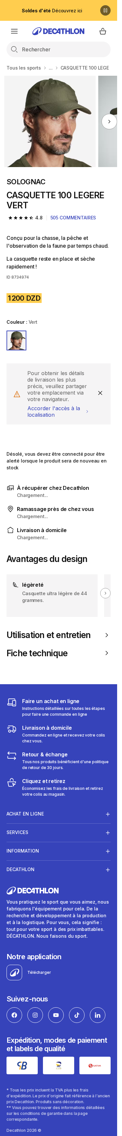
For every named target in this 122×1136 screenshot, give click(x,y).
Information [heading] (23, 851)
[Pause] (105, 10)
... (51, 68)
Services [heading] (17, 832)
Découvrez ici (52, 10)
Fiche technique (37, 653)
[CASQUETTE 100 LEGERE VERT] (50, 121)
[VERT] (16, 340)
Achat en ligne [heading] (25, 813)
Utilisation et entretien (48, 635)
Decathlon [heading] (20, 869)
